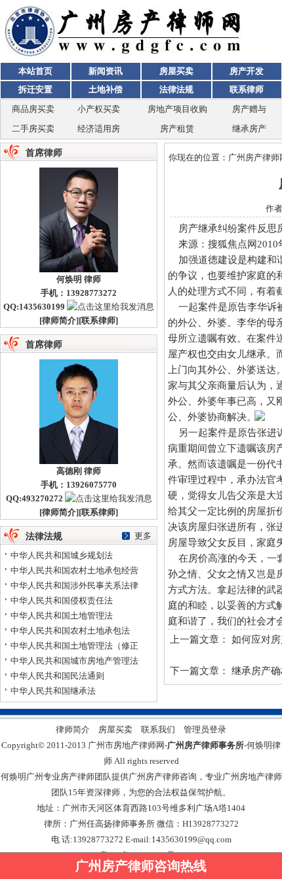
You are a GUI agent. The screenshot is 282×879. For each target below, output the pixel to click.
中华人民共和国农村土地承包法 (70, 631)
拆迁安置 (35, 89)
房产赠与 (249, 109)
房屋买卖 (176, 71)
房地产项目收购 (177, 109)
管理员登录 (205, 729)
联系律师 (247, 89)
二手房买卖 (33, 129)
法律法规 (176, 89)
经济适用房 (98, 129)
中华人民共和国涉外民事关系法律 (74, 585)
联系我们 (158, 729)
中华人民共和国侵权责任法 (61, 600)
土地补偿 (106, 89)
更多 (142, 536)
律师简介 (59, 320)
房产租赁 (177, 129)
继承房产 (249, 129)
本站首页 (35, 71)
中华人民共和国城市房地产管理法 (74, 661)
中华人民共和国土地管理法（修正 (74, 646)
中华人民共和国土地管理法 (61, 615)
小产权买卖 (98, 109)
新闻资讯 (106, 71)
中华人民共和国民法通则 (57, 676)
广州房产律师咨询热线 (141, 866)
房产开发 (247, 71)
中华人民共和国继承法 (53, 691)
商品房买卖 (33, 109)
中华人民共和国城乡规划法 (61, 555)
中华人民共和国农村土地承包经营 (74, 570)
